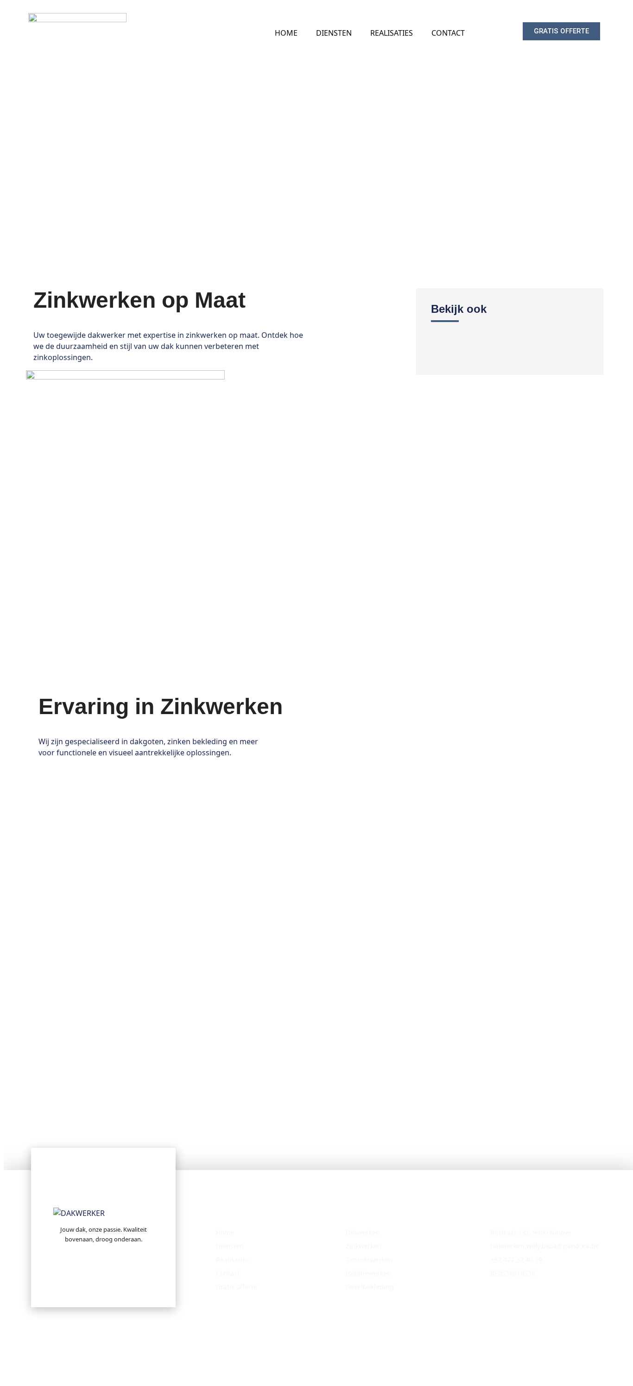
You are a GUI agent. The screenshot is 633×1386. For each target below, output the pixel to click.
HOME (286, 33)
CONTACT (448, 33)
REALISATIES (391, 33)
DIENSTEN (334, 33)
